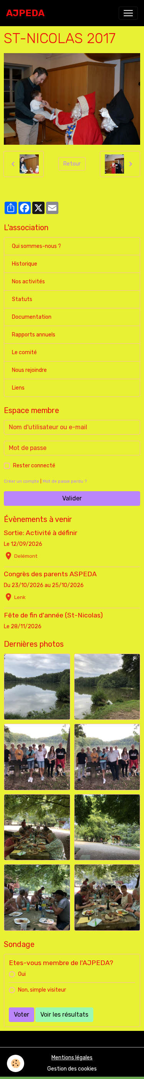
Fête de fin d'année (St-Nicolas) (53, 615)
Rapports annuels (33, 334)
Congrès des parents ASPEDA (50, 574)
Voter (21, 1014)
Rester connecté (34, 465)
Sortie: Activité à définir (40, 533)
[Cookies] (15, 1063)
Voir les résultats (64, 1014)
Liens (18, 388)
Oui (22, 974)
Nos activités (28, 281)
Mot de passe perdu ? (65, 481)
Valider (72, 498)
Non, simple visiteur (42, 990)
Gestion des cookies (72, 1069)
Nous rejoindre (29, 370)
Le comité (24, 352)
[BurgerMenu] (128, 13)
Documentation (31, 317)
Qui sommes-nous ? (36, 246)
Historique (24, 264)
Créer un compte (21, 481)
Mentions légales (72, 1057)
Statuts (22, 299)
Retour (72, 164)
